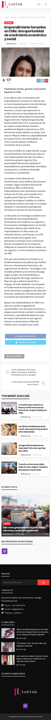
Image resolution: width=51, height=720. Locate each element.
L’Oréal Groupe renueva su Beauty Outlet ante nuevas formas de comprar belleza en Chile (32, 408)
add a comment (15, 356)
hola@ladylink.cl (17, 609)
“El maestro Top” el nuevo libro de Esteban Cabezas (31, 644)
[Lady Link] (25, 692)
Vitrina (9, 23)
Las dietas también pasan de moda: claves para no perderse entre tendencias (33, 429)
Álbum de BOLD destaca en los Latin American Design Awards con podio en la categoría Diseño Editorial (33, 632)
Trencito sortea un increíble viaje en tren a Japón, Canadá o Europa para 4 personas (33, 467)
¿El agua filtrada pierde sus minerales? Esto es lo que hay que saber (32, 448)
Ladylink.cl (17, 613)
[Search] (45, 4)
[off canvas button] (38, 4)
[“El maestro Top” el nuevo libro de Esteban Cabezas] (7, 647)
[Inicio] (12, 4)
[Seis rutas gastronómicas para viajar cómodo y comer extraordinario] (25, 515)
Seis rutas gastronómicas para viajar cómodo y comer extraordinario (24, 529)
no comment (32, 43)
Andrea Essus (11, 43)
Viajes (6, 523)
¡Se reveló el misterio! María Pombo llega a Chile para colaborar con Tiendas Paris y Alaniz (32, 659)
